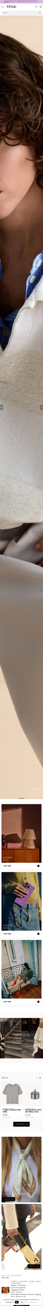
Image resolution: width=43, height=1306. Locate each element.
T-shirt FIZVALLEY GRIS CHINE (11, 1111)
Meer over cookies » (31, 1302)
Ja (17, 1302)
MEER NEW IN (20, 1124)
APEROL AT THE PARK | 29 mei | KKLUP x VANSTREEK (26, 1282)
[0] (40, 7)
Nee (22, 1302)
